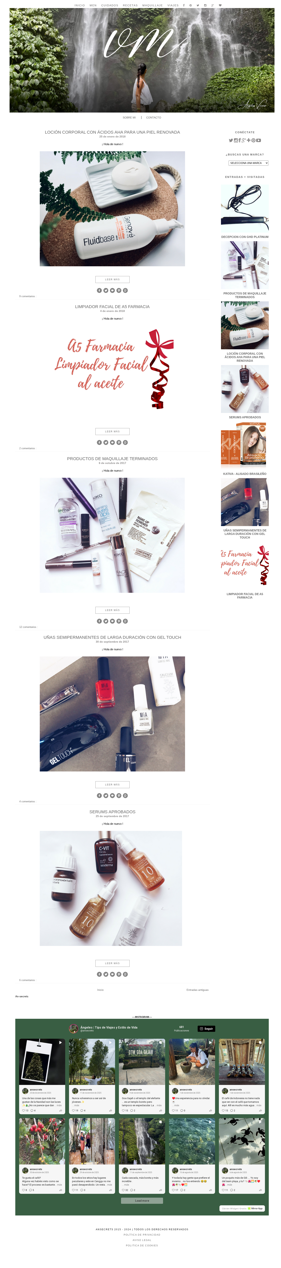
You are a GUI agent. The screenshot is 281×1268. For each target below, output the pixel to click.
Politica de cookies (142, 1245)
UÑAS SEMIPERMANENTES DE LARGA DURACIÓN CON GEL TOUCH (112, 637)
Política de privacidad (142, 1234)
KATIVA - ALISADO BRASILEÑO (244, 473)
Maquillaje (152, 5)
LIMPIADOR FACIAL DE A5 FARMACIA (112, 306)
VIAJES (173, 5)
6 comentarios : (28, 980)
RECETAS (130, 5)
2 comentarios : (28, 448)
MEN (93, 5)
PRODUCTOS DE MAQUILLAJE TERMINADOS (112, 458)
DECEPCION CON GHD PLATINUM (245, 236)
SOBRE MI (129, 117)
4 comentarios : (28, 801)
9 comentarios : (28, 296)
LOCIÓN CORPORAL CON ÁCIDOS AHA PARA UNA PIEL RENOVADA (112, 132)
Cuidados (109, 5)
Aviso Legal (142, 1240)
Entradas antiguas (198, 989)
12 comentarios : (29, 627)
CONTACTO (153, 117)
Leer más (112, 279)
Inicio (80, 5)
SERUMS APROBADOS (112, 811)
